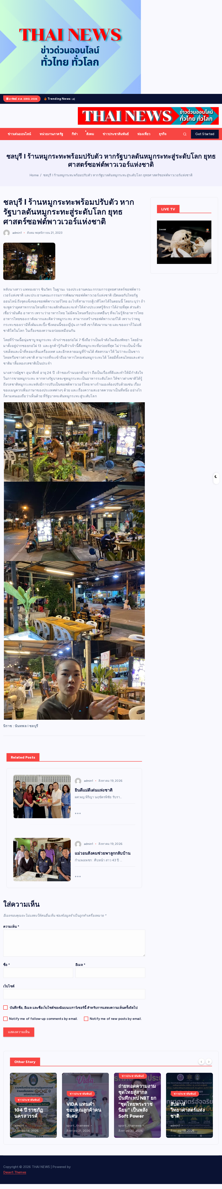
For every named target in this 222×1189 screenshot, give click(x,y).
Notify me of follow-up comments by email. (43, 1019)
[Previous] (201, 1061)
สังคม (90, 134)
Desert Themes (14, 1172)
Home (34, 175)
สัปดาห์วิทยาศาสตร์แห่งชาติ (135, 1110)
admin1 (17, 233)
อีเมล (80, 965)
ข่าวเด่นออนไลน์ (19, 134)
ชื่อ (6, 965)
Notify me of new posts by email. (116, 1019)
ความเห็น (11, 927)
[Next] (209, 1061)
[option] (33, 1105)
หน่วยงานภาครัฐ (51, 134)
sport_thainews (25, 1125)
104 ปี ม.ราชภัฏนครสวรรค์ (187, 1113)
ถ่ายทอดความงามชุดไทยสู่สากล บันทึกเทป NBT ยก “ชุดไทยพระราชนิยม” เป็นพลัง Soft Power (85, 1101)
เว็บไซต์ (9, 986)
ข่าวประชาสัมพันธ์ (116, 134)
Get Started (204, 134)
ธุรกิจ (163, 134)
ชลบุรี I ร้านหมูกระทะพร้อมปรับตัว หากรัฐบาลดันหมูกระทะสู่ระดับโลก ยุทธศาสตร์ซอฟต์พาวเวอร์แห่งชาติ (118, 175)
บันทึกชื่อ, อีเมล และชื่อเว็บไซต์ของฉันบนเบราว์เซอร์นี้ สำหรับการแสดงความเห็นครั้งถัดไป (74, 1008)
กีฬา (75, 134)
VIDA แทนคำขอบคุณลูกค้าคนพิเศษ (31, 1110)
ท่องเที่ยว (143, 134)
